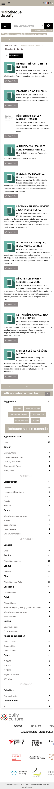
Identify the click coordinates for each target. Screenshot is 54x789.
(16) (26, 684)
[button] (43, 3)
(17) (26, 476)
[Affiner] (27, 39)
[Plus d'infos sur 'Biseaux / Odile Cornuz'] (9, 177)
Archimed (19, 784)
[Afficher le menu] (3, 3)
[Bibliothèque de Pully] (11, 14)
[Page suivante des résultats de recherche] (44, 39)
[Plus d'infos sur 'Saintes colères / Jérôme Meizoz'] (9, 354)
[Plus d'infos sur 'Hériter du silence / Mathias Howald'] (9, 122)
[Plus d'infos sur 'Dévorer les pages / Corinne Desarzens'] (9, 282)
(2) (26, 539)
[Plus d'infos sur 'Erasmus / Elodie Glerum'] (9, 95)
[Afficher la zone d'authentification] (9, 3)
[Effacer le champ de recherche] (42, 26)
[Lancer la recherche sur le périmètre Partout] (48, 26)
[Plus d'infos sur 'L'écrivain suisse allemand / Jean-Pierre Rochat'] (9, 210)
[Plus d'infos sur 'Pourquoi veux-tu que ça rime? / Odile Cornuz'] (9, 246)
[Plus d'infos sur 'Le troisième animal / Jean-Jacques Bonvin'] (9, 318)
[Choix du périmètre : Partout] (6, 26)
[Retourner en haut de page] (47, 394)
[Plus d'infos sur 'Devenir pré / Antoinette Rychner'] (9, 67)
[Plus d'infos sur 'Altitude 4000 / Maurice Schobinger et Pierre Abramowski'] (9, 150)
